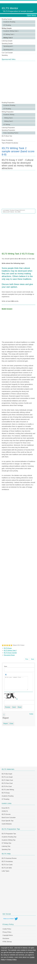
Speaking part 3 (8, 49)
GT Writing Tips (6, 843)
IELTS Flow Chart (7, 783)
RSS (31, 714)
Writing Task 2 (8, 37)
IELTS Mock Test (7, 136)
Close (11, 723)
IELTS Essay (8, 648)
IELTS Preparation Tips (9, 833)
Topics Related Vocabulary (10, 143)
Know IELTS (5, 808)
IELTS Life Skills (7, 868)
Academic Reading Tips (9, 837)
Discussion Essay (9, 655)
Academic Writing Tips (8, 840)
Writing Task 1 (8, 118)
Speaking (5, 55)
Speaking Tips (6, 849)
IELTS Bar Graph (7, 774)
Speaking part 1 (8, 46)
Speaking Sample (7, 43)
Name (5, 666)
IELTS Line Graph (7, 777)
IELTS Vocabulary (7, 861)
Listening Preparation (8, 127)
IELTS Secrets (6, 814)
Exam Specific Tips (7, 820)
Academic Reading (9, 22)
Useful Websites (7, 824)
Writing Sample (7, 28)
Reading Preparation (8, 102)
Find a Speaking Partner (10, 133)
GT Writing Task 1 (8, 34)
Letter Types (5, 871)
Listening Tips (6, 846)
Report (6, 723)
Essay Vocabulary (7, 140)
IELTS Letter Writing (8, 789)
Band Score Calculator (9, 817)
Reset (19, 707)
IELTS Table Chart (7, 780)
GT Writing (6, 124)
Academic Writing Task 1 (10, 31)
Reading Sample (7, 19)
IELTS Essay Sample (10, 652)
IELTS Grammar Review (9, 858)
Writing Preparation (8, 112)
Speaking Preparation (8, 130)
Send (14, 707)
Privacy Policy (7, 932)
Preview (7, 707)
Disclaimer (6, 938)
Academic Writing (8, 114)
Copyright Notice (8, 935)
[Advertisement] (18, 81)
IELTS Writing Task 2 (10, 650)
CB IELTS (5, 811)
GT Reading (7, 25)
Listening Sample (7, 41)
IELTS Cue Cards (7, 864)
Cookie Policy (7, 929)
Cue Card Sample (7, 52)
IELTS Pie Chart (7, 786)
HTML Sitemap (7, 941)
